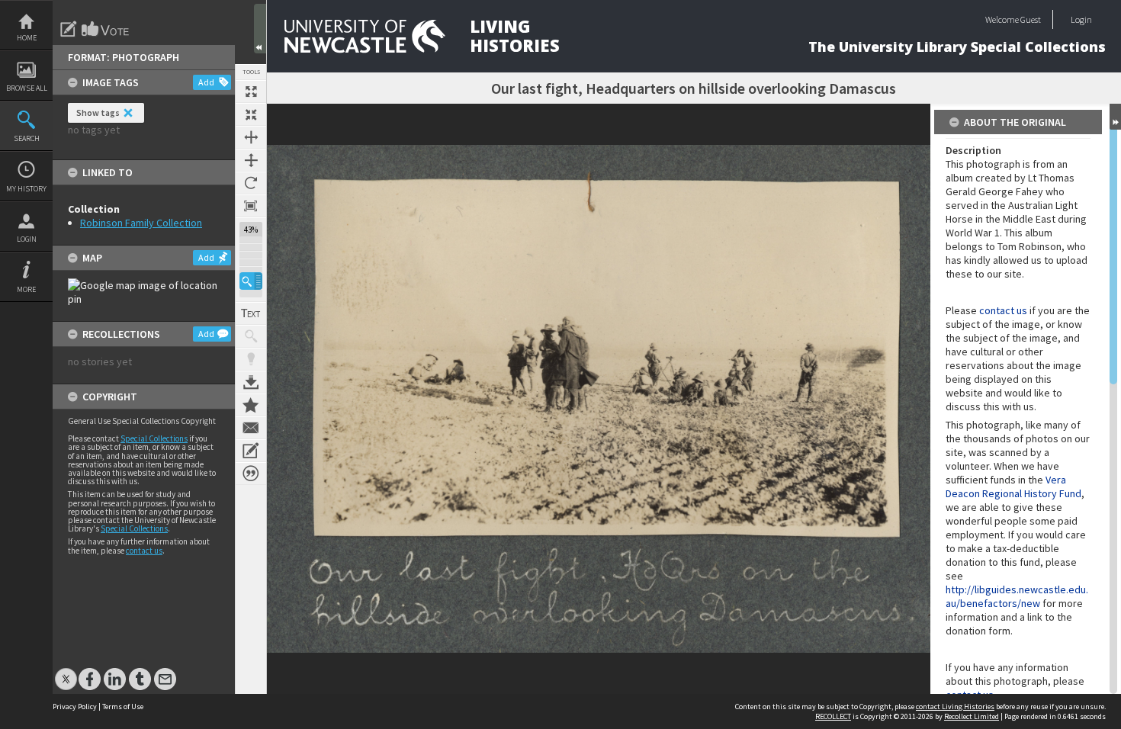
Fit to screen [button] (251, 114)
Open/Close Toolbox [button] (260, 28)
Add (206, 82)
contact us (144, 550)
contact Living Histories (955, 706)
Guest (1030, 19)
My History (26, 189)
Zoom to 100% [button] (251, 205)
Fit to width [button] (251, 137)
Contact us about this (251, 427)
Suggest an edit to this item (68, 29)
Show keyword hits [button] (251, 336)
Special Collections (154, 438)
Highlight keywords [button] (251, 359)
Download (251, 382)
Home (27, 38)
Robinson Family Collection (141, 223)
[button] (250, 281)
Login (27, 239)
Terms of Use (122, 706)
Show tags (98, 112)
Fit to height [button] (251, 160)
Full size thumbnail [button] (251, 91)
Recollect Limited (971, 716)
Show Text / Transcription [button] (251, 313)
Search (27, 138)
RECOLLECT (833, 716)
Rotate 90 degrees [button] (251, 183)
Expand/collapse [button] (1115, 117)
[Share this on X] (66, 671)
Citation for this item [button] (251, 473)
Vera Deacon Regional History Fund (1013, 486)
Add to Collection (251, 404)
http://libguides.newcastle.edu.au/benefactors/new (1017, 596)
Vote (106, 29)
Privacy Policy (75, 706)
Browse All (26, 88)
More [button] (26, 289)
